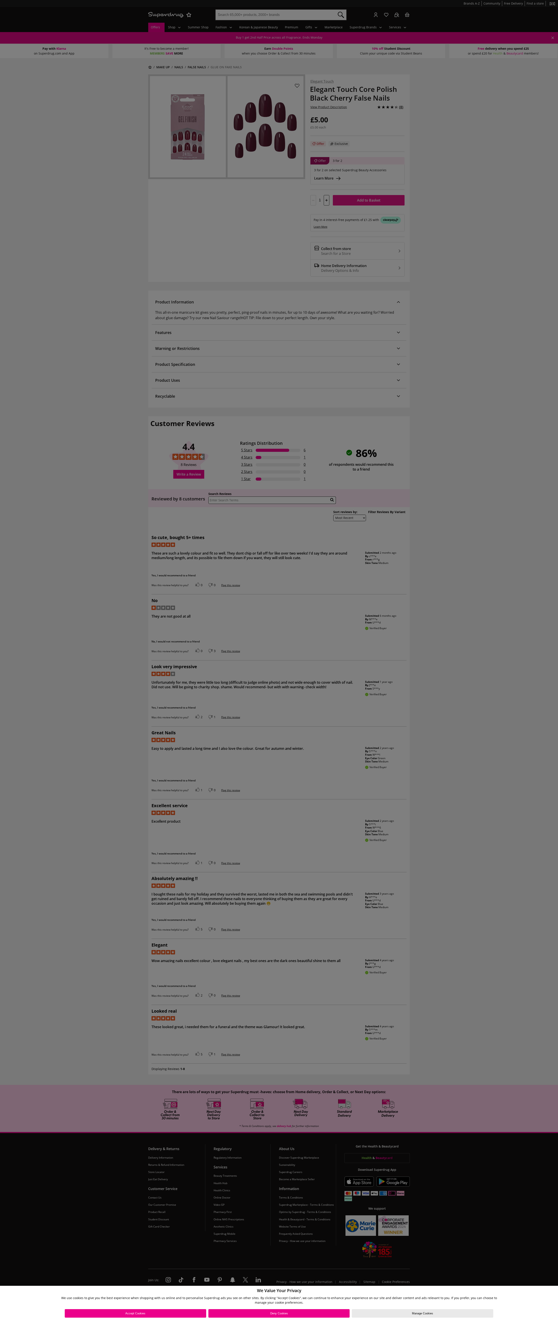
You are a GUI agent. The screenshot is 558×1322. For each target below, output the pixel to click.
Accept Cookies (135, 1313)
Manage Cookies (422, 1313)
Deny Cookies (279, 1313)
